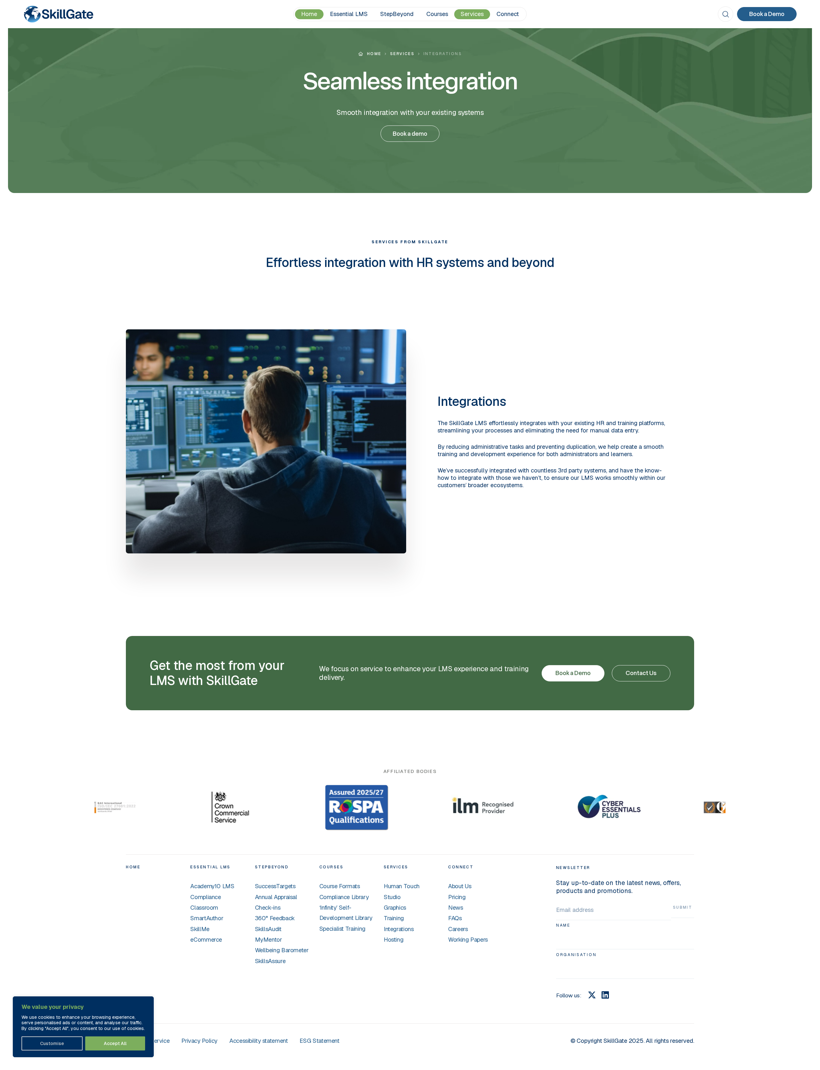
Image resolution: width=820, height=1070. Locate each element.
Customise (52, 1043)
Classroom (204, 907)
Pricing (456, 897)
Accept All (115, 1043)
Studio (392, 897)
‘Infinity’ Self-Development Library (346, 912)
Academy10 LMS (212, 886)
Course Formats (339, 886)
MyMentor (268, 939)
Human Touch (402, 886)
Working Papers (468, 939)
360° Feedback (275, 918)
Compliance (205, 897)
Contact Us (641, 673)
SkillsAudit (268, 929)
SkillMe (199, 929)
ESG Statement (319, 1040)
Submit (683, 907)
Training (394, 918)
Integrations (399, 929)
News (455, 907)
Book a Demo (766, 14)
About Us (459, 886)
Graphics (395, 907)
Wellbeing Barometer (282, 950)
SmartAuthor (206, 918)
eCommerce (206, 939)
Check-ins (268, 907)
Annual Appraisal (276, 897)
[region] (83, 1027)
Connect (507, 14)
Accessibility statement (258, 1040)
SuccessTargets (275, 886)
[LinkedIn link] (605, 995)
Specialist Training (342, 928)
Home (309, 14)
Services (472, 14)
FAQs (455, 918)
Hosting (393, 939)
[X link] (592, 995)
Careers (458, 929)
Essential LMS (349, 14)
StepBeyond (397, 14)
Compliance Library (344, 897)
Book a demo (410, 134)
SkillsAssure (270, 961)
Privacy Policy (199, 1040)
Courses (437, 14)
